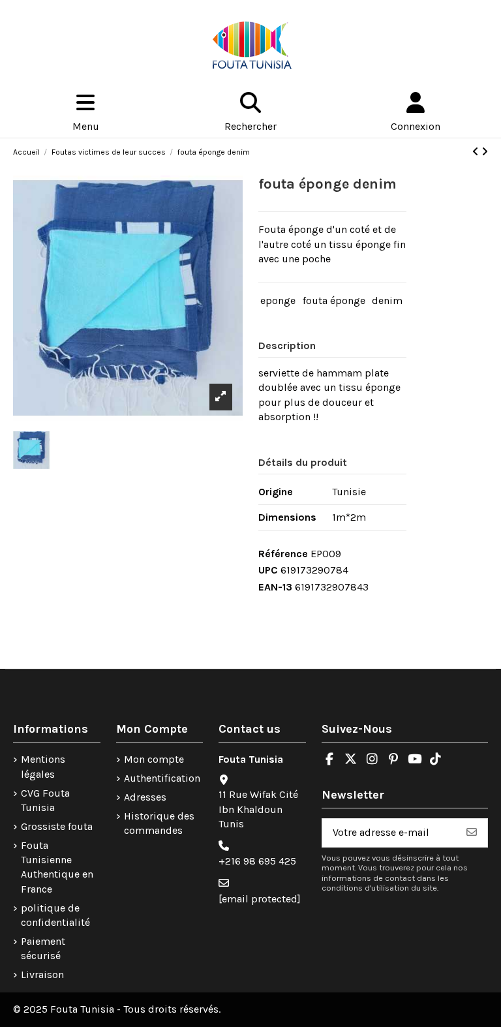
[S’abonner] (471, 833)
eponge (278, 300)
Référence (283, 553)
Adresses (145, 797)
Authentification (162, 778)
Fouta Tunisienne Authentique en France (57, 867)
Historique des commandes (159, 823)
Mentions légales (43, 766)
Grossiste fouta (57, 826)
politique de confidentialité (55, 915)
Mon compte (154, 759)
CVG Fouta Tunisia (45, 800)
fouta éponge (334, 300)
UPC (268, 570)
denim (387, 300)
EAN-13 (275, 587)
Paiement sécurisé (43, 948)
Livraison (42, 974)
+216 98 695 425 (257, 861)
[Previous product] (476, 152)
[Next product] (484, 152)
